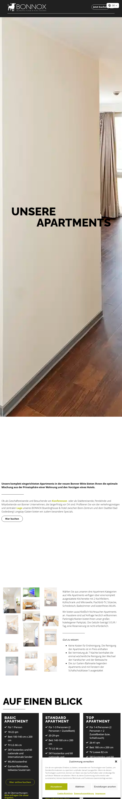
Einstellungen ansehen (105, 786)
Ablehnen (79, 786)
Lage (19, 508)
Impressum (100, 793)
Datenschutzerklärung (84, 793)
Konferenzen (59, 501)
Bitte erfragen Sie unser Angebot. (16, 796)
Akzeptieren (56, 786)
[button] (116, 761)
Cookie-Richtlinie (65, 793)
